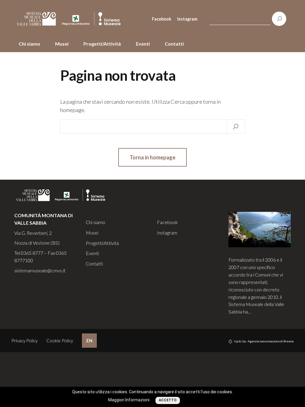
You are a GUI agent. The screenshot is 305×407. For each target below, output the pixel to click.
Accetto (168, 400)
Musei (62, 43)
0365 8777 (32, 253)
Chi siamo (29, 43)
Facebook (161, 18)
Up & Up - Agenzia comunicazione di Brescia (264, 341)
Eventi (143, 43)
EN (89, 340)
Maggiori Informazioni (129, 399)
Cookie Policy (59, 340)
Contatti (174, 43)
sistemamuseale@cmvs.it (40, 270)
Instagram (187, 18)
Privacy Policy (24, 340)
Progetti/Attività (102, 43)
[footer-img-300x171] (259, 229)
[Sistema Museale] (71, 19)
